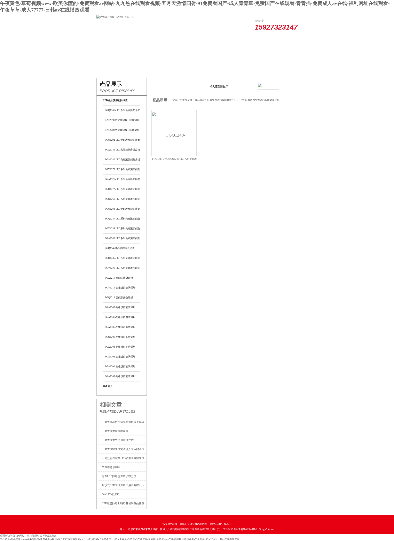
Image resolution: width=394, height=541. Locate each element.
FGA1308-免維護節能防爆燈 (120, 307)
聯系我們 (269, 38)
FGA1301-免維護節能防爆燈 (120, 366)
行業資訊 (200, 38)
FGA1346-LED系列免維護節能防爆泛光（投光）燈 (122, 240)
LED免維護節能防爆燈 (219, 100)
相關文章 (111, 405)
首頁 (189, 100)
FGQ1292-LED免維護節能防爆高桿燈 (122, 141)
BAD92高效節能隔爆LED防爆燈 (122, 120)
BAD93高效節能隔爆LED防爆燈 (122, 130)
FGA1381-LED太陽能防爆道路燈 (122, 149)
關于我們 (131, 38)
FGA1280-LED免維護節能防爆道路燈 (122, 161)
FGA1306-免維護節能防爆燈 (120, 327)
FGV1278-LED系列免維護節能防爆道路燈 (122, 171)
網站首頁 (108, 38)
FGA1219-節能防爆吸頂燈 (119, 277)
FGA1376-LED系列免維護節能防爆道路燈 (122, 181)
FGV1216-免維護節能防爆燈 (120, 287)
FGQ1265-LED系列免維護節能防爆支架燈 (122, 201)
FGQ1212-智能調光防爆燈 (119, 297)
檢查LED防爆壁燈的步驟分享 (119, 476)
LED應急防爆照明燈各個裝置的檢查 (123, 503)
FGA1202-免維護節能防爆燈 (120, 376)
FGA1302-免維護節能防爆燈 (120, 356)
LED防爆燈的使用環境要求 (118, 440)
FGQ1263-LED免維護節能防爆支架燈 (122, 210)
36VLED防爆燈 (111, 494)
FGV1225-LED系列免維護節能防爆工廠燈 (122, 269)
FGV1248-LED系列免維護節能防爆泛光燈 (122, 230)
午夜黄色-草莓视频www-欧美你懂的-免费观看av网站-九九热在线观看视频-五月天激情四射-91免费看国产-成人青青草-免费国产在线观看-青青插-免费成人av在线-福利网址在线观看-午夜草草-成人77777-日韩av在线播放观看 (119, 539)
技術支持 (223, 38)
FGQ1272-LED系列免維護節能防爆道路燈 (122, 191)
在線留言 (246, 38)
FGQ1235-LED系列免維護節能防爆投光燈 (122, 260)
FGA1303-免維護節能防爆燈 (120, 346)
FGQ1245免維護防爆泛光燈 (120, 248)
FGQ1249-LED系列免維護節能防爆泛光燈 (122, 220)
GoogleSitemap (266, 529)
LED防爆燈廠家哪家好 (115, 431)
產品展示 (154, 38)
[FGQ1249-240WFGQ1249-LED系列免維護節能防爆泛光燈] (174, 132)
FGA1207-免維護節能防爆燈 (120, 317)
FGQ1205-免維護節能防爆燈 (120, 336)
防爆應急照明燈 (111, 467)
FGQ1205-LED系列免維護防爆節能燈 (122, 112)
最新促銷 (177, 38)
